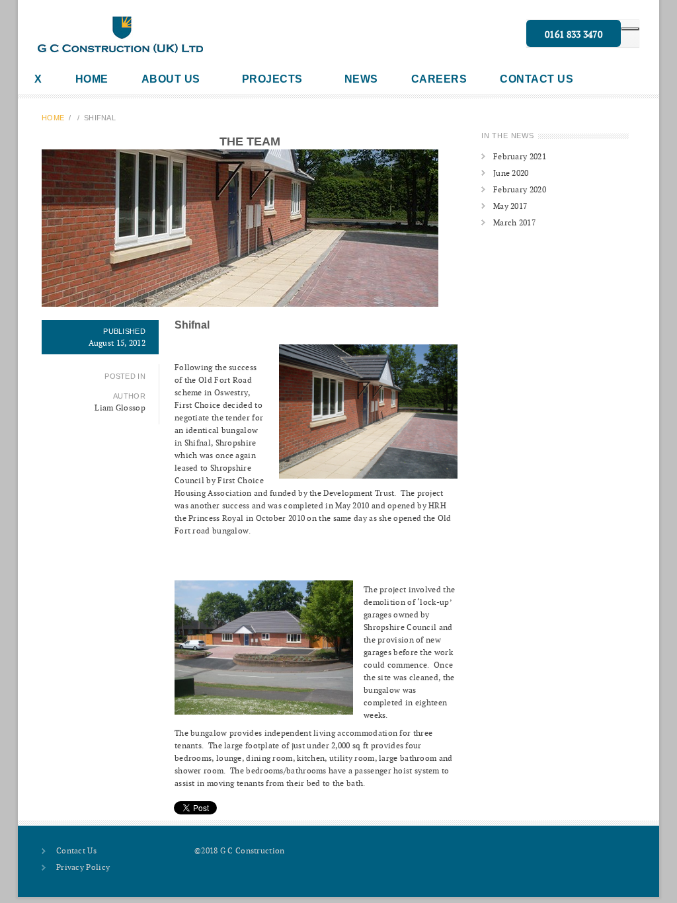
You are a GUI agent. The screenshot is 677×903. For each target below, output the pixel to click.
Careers (439, 79)
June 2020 (511, 173)
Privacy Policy (83, 867)
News (361, 79)
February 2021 (519, 156)
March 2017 (514, 222)
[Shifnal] (250, 228)
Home (91, 79)
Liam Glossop (120, 407)
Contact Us (536, 79)
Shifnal (192, 325)
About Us (170, 79)
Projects (272, 79)
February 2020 (519, 189)
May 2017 (510, 206)
